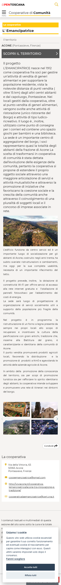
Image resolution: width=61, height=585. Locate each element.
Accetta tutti (30, 567)
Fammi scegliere (15, 558)
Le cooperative (12, 24)
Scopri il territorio (22, 54)
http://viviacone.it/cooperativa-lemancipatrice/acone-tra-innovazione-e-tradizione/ (32, 487)
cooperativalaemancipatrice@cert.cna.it (31, 496)
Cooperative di (29, 13)
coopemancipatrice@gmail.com (27, 477)
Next (57, 419)
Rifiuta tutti (30, 575)
